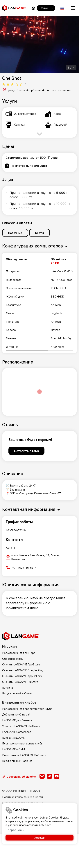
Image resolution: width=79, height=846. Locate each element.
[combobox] (46, 8)
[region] (39, 303)
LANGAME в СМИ (13, 749)
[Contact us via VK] (42, 776)
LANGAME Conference (16, 732)
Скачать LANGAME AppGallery (22, 676)
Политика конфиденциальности (22, 797)
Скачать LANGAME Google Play (22, 670)
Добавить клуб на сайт (17, 714)
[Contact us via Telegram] (49, 776)
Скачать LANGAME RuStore (20, 682)
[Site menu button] (73, 8)
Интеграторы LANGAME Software (24, 755)
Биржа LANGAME (13, 737)
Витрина (7, 687)
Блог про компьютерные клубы (22, 743)
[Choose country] (33, 8)
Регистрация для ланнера (18, 653)
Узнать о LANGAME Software (21, 726)
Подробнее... (15, 830)
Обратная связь (12, 658)
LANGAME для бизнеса (17, 720)
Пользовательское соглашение (22, 803)
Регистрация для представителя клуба (27, 709)
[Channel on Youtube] (56, 776)
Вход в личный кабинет (17, 693)
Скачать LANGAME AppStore (21, 664)
